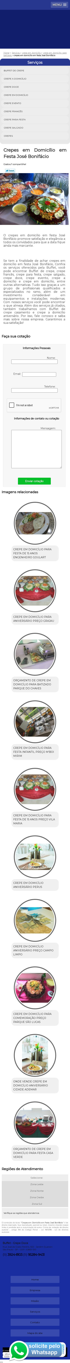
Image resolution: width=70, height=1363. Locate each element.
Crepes (8, 135)
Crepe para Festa (15, 119)
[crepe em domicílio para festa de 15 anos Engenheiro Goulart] (35, 522)
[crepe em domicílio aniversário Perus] (35, 855)
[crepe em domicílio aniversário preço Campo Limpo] (35, 919)
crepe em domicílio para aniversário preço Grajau (33, 619)
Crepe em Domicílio (16, 95)
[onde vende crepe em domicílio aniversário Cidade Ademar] (35, 1054)
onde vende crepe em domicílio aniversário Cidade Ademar (30, 1085)
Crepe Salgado (13, 127)
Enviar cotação (34, 481)
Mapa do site (35, 1333)
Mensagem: (48, 428)
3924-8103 (15, 1255)
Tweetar (10, 170)
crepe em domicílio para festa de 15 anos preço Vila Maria (34, 819)
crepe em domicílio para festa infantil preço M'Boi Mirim (33, 752)
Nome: (51, 358)
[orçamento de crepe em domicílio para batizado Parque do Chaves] (35, 653)
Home (35, 1279)
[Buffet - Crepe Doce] (35, 20)
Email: (17, 374)
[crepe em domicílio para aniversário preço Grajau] (35, 589)
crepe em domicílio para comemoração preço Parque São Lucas (32, 1018)
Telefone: (50, 386)
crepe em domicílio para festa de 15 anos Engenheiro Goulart (32, 553)
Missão (35, 1300)
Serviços (35, 62)
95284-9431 (36, 1255)
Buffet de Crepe (14, 70)
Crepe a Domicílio (15, 78)
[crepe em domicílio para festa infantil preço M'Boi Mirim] (35, 720)
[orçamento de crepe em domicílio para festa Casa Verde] (35, 1121)
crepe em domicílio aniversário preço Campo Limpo (33, 950)
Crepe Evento (12, 103)
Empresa (35, 1290)
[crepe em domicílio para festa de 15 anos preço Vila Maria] (35, 788)
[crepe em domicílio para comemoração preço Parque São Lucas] (35, 986)
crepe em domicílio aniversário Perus (28, 885)
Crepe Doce (11, 86)
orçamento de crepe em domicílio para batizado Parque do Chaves (32, 684)
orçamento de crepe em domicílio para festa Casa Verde (33, 1153)
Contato (35, 1322)
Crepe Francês (13, 111)
